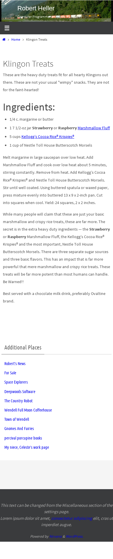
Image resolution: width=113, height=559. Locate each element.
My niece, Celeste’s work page (26, 447)
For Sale (10, 372)
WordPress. (74, 536)
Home (15, 40)
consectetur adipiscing (71, 518)
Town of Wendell (16, 419)
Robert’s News (14, 363)
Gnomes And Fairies (19, 428)
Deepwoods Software (19, 391)
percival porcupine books (23, 438)
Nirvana (55, 536)
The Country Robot (18, 400)
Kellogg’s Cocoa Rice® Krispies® (47, 136)
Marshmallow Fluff (94, 127)
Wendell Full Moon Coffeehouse (28, 410)
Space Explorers (16, 382)
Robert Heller (35, 8)
